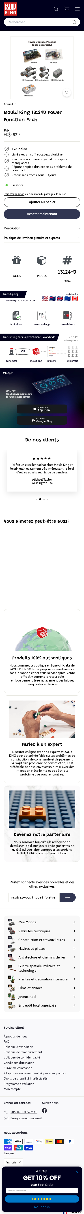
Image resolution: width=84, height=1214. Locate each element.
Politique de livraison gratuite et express (32, 238)
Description (12, 228)
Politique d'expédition (18, 1047)
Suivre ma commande (18, 1068)
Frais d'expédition (14, 194)
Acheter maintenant (42, 214)
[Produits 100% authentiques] (42, 632)
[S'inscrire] (68, 897)
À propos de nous (15, 1036)
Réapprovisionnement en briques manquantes (35, 1073)
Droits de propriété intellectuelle (25, 1078)
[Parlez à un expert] (42, 719)
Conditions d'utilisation (19, 1063)
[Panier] (66, 9)
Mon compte (12, 1089)
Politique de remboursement (23, 1052)
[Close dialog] (77, 1172)
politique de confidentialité (22, 1057)
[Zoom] (67, 92)
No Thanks (42, 1207)
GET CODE (42, 1199)
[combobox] (42, 22)
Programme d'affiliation (19, 1084)
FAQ (6, 1041)
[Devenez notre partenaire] (42, 809)
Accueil (8, 104)
